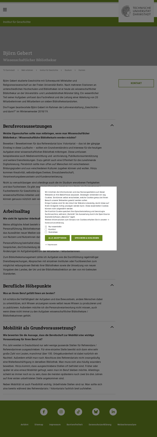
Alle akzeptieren (57, 238)
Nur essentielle (54, 227)
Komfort (52, 229)
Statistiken (53, 232)
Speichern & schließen (87, 238)
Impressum (52, 245)
